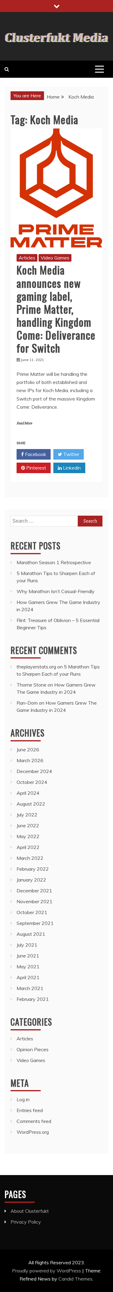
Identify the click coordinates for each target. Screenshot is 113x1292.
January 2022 (31, 880)
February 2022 (33, 869)
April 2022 (28, 847)
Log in (23, 1099)
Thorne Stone (31, 685)
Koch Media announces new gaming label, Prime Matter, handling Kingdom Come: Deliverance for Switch (56, 309)
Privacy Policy (26, 1222)
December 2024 (34, 771)
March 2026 (30, 760)
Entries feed (30, 1110)
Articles (27, 258)
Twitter (70, 454)
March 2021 (30, 988)
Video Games (55, 258)
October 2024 (32, 782)
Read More (24, 423)
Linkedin (71, 468)
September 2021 (35, 923)
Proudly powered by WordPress (47, 1271)
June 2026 (28, 750)
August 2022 (31, 804)
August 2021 (31, 934)
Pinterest (35, 468)
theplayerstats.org (36, 667)
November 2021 (34, 901)
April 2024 (28, 793)
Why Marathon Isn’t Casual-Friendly (56, 591)
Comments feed (34, 1121)
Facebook (35, 454)
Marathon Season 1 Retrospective (54, 562)
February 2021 (33, 999)
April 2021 (28, 977)
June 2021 (28, 956)
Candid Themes (75, 1279)
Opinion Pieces (33, 1049)
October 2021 (32, 912)
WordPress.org (33, 1132)
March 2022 (30, 858)
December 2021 (34, 891)
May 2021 (28, 966)
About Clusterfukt (30, 1211)
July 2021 (27, 945)
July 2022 (27, 815)
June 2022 (28, 825)
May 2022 (28, 836)
